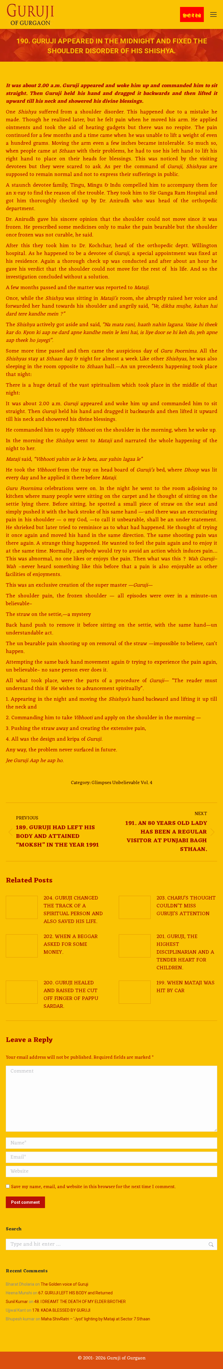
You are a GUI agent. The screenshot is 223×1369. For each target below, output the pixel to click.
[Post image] (22, 907)
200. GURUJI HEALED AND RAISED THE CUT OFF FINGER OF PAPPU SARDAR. (71, 994)
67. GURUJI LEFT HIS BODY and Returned (75, 1293)
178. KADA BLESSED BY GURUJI (61, 1310)
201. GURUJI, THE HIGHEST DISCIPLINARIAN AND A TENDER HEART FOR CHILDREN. (185, 952)
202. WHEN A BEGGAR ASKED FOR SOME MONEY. (71, 944)
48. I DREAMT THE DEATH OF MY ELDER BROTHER (80, 1301)
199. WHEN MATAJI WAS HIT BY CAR (186, 987)
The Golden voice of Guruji (64, 1284)
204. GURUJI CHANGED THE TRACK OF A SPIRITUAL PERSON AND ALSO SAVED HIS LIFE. (73, 910)
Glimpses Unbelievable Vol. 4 (121, 783)
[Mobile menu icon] (213, 14)
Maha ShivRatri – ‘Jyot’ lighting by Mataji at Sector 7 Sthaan (95, 1319)
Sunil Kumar (17, 1301)
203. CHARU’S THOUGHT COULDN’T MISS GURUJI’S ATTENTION (186, 906)
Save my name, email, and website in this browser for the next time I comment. (93, 1187)
